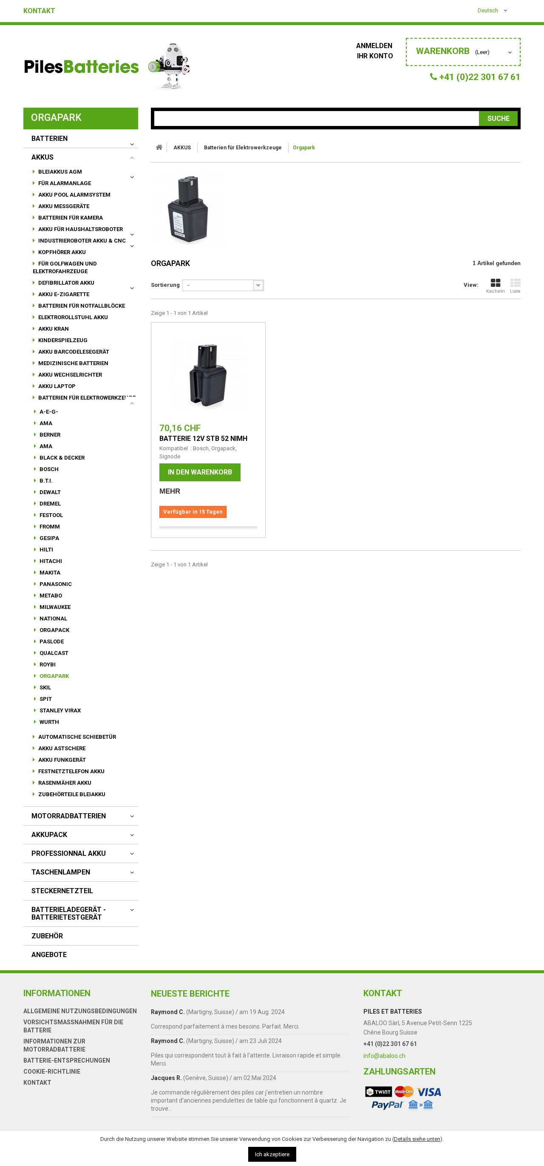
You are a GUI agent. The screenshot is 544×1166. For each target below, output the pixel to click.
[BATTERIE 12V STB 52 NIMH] (208, 374)
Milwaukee (54, 607)
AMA (45, 423)
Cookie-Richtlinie (51, 1071)
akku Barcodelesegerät (73, 352)
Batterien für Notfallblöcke (81, 306)
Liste (515, 291)
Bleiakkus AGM (59, 172)
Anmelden (375, 46)
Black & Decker (61, 457)
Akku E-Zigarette (63, 294)
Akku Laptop (56, 386)
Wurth (48, 722)
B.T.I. (45, 480)
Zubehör (47, 936)
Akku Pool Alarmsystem (73, 194)
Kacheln (495, 291)
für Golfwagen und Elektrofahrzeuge (65, 267)
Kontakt (39, 11)
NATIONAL (52, 618)
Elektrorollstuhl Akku (72, 317)
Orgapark (53, 676)
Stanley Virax (59, 710)
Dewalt (49, 492)
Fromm (49, 526)
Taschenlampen (60, 872)
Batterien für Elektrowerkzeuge (86, 397)
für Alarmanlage (64, 183)
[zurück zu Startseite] (159, 147)
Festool (50, 515)
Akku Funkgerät (61, 760)
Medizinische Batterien (72, 363)
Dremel (49, 503)
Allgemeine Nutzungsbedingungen (80, 1011)
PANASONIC (55, 584)
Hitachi (50, 561)
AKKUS (42, 157)
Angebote (49, 955)
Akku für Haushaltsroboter (80, 229)
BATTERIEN (49, 139)
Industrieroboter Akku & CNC (81, 240)
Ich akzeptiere (272, 1154)
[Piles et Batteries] (108, 68)
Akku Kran (53, 329)
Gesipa (48, 538)
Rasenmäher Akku (64, 783)
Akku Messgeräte (63, 206)
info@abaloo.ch (384, 1055)
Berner (49, 435)
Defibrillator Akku (65, 283)
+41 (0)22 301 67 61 (390, 1043)
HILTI (45, 549)
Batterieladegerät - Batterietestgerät (68, 913)
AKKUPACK (49, 835)
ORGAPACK (53, 630)
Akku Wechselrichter (69, 375)
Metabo (50, 595)
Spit (45, 699)
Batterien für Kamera (70, 217)
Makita (49, 572)
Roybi (47, 664)
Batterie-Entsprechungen (66, 1060)
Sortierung (165, 285)
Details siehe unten (417, 1139)
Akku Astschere (61, 748)
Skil (44, 687)
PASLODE (51, 641)
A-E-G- (48, 412)
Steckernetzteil (62, 891)
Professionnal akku (68, 853)
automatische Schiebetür (76, 737)
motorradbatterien (68, 816)
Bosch (48, 469)
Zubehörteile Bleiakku (71, 794)
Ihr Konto (375, 56)
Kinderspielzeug (62, 340)
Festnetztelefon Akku (71, 771)
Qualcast (53, 653)
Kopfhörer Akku (61, 252)
